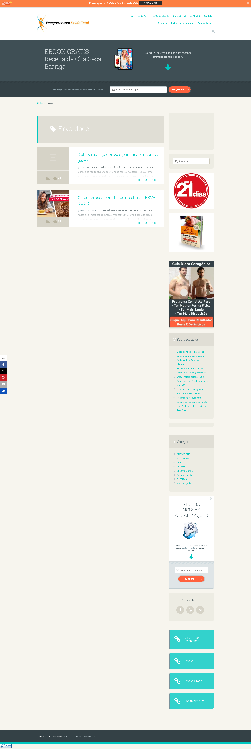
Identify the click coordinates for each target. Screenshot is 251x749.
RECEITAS (182, 479)
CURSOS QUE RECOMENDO (186, 15)
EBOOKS (142, 15)
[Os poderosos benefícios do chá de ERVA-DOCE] (53, 203)
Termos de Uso (204, 23)
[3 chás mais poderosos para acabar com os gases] (53, 160)
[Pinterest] (3, 377)
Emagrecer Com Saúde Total (49, 736)
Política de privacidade (182, 23)
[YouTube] (190, 610)
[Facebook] (180, 610)
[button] (125, 3)
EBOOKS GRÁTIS (161, 15)
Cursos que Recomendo (191, 639)
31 (59, 221)
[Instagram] (200, 610)
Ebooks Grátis (193, 681)
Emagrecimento (184, 475)
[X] (3, 371)
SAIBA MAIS (150, 3)
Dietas (48, 179)
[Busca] (211, 28)
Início (130, 15)
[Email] (3, 384)
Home (42, 103)
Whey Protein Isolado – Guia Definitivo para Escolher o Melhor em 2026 (193, 381)
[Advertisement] (191, 131)
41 (59, 178)
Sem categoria (184, 483)
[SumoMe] (3, 391)
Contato (208, 15)
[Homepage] (63, 23)
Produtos (162, 23)
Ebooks (188, 661)
